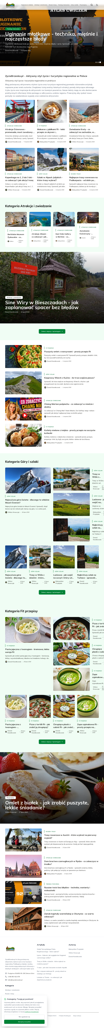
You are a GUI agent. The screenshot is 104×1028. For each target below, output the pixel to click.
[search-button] (91, 5)
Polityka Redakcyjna (65, 1015)
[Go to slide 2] (98, 62)
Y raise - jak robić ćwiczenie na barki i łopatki (52, 967)
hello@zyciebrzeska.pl (15, 980)
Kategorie (9, 985)
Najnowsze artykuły (27, 5)
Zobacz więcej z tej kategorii (50, 331)
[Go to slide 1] (96, 62)
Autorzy (72, 945)
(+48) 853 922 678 (14, 977)
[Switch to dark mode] (97, 5)
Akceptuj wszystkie (24, 1022)
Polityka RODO (52, 1015)
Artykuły (41, 945)
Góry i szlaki (74, 5)
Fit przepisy (83, 5)
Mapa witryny (77, 1015)
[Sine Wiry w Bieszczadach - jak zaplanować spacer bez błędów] (52, 287)
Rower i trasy (53, 5)
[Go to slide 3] (100, 62)
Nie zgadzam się (24, 1017)
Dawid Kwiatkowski (11, 50)
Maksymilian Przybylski (76, 949)
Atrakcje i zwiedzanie (40, 5)
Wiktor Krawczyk (11, 812)
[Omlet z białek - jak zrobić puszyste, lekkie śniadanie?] (52, 788)
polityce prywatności (32, 1012)
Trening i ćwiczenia (63, 5)
